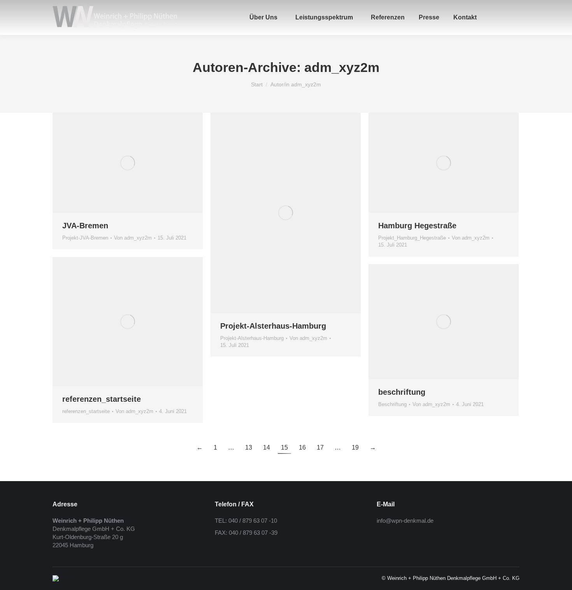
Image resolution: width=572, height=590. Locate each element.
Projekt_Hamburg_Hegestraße (412, 238)
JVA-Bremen (85, 225)
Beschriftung (392, 404)
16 (302, 447)
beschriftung (401, 392)
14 (266, 447)
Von (133, 238)
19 (355, 447)
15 (284, 447)
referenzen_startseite (101, 399)
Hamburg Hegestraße (417, 225)
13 (248, 447)
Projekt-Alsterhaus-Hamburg (273, 326)
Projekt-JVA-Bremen (85, 238)
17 (320, 447)
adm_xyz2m (341, 67)
